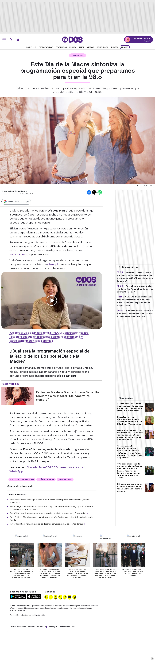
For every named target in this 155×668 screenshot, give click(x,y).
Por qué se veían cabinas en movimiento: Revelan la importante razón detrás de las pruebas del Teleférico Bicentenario (21, 573)
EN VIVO (124, 47)
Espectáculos (46, 47)
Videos (90, 47)
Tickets (114, 47)
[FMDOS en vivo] (127, 39)
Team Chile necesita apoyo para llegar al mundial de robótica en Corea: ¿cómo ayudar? (48, 513)
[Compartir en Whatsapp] (99, 192)
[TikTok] (65, 597)
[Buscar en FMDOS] (11, 40)
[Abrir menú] (4, 39)
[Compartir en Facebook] (89, 192)
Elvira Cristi (66, 479)
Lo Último (31, 47)
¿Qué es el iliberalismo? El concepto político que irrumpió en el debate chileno (133, 572)
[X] (60, 597)
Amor (82, 47)
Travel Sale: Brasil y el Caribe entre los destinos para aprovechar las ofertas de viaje (46, 524)
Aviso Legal (52, 627)
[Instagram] (55, 597)
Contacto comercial (67, 627)
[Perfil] (18, 40)
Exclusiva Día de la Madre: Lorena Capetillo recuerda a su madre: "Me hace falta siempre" (67, 395)
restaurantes (17, 254)
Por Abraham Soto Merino (14, 191)
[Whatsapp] (74, 597)
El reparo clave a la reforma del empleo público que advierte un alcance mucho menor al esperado (77, 573)
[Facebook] (51, 597)
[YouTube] (69, 597)
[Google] (46, 597)
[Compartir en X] (94, 192)
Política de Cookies (18, 627)
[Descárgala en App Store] (34, 596)
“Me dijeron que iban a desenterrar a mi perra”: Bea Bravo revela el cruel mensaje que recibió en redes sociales (105, 573)
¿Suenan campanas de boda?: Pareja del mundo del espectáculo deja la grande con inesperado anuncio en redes (49, 573)
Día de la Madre (47, 479)
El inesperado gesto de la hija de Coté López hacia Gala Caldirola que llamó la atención (129, 487)
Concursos (102, 47)
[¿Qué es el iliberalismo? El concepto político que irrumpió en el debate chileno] (133, 555)
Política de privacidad (37, 627)
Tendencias (61, 47)
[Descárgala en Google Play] (18, 596)
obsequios (54, 264)
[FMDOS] (72, 39)
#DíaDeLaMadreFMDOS (23, 479)
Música (72, 47)
